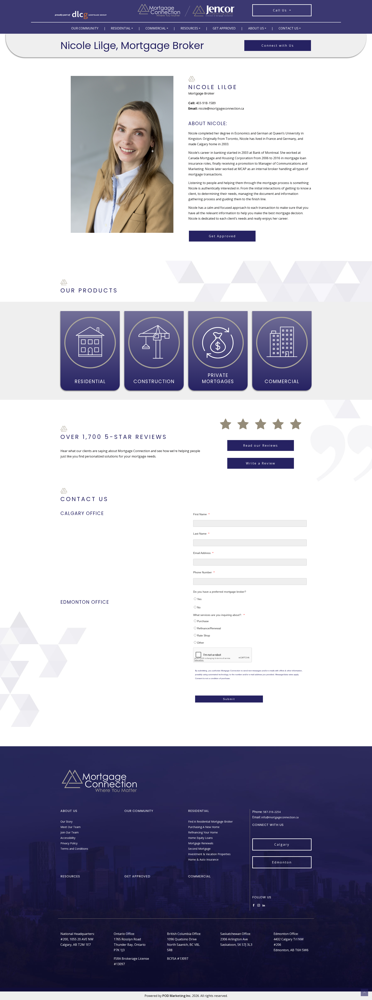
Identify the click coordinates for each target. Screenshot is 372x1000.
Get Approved (224, 28)
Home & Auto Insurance (203, 859)
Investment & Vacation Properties (209, 854)
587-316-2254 (272, 812)
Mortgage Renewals (200, 843)
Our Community (84, 28)
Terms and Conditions (74, 848)
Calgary (281, 844)
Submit (229, 699)
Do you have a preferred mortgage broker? (219, 591)
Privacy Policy (69, 843)
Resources (189, 28)
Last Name (201, 533)
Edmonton (282, 862)
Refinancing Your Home (203, 832)
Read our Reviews (260, 445)
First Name (201, 514)
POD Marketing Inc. (176, 996)
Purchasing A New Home (204, 827)
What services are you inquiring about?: (219, 615)
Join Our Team (69, 832)
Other (200, 642)
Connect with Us (278, 45)
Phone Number (203, 572)
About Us (256, 28)
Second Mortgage (199, 848)
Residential (121, 28)
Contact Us (288, 28)
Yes (199, 599)
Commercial (156, 28)
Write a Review (260, 463)
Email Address (203, 553)
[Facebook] (253, 905)
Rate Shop (203, 635)
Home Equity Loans (200, 838)
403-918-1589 (206, 103)
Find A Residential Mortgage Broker (210, 821)
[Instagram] (258, 905)
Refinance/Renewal (209, 628)
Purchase (203, 621)
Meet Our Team (70, 827)
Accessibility (67, 838)
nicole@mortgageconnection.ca (221, 108)
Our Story (66, 821)
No (199, 607)
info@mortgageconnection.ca (280, 817)
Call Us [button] (280, 10)
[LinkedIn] (263, 905)
